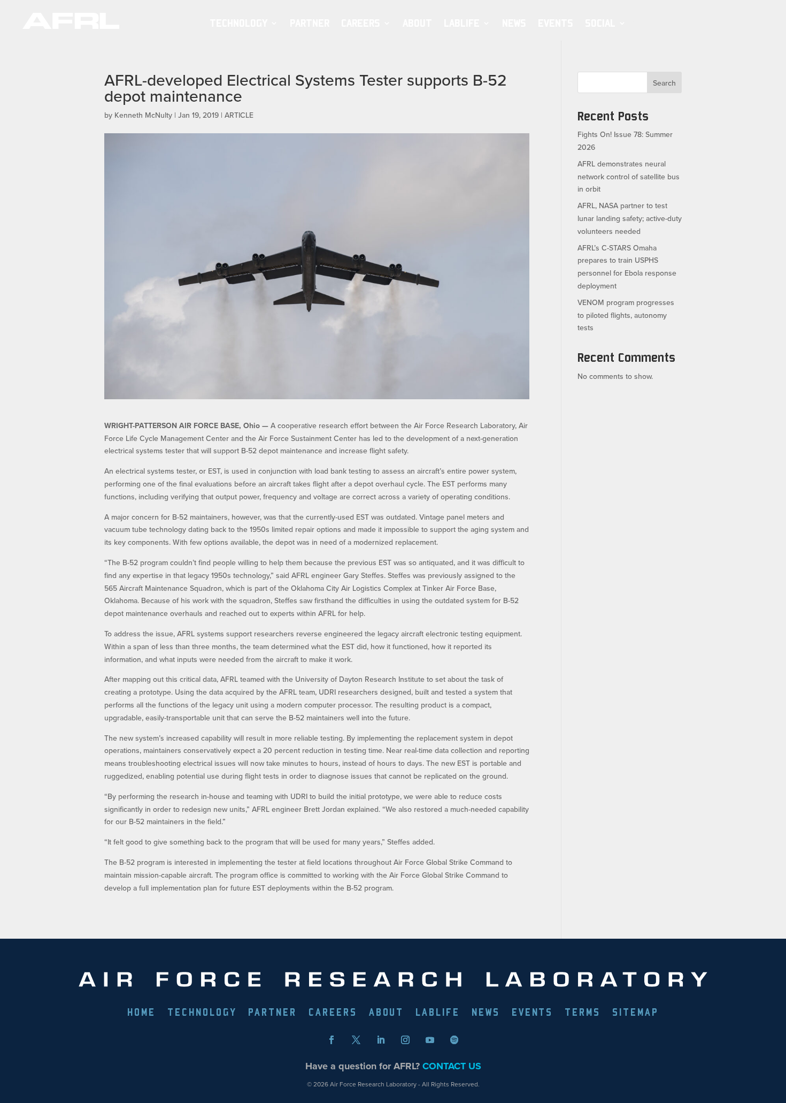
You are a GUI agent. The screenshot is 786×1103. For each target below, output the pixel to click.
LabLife (462, 23)
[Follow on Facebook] (331, 1039)
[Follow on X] (356, 1039)
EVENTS (555, 23)
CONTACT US (451, 1066)
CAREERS (333, 1013)
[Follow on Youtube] (429, 1039)
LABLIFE (437, 1013)
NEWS (514, 23)
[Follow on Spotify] (454, 1039)
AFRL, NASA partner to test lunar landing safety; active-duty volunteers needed (629, 218)
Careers (360, 23)
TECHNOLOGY (238, 23)
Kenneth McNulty (143, 115)
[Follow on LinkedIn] (380, 1039)
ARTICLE (239, 115)
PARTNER (309, 23)
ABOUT (417, 23)
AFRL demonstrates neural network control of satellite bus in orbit (628, 176)
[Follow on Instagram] (405, 1039)
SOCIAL (600, 23)
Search (664, 83)
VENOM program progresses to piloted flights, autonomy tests (625, 315)
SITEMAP (635, 1013)
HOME (141, 1013)
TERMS (582, 1013)
